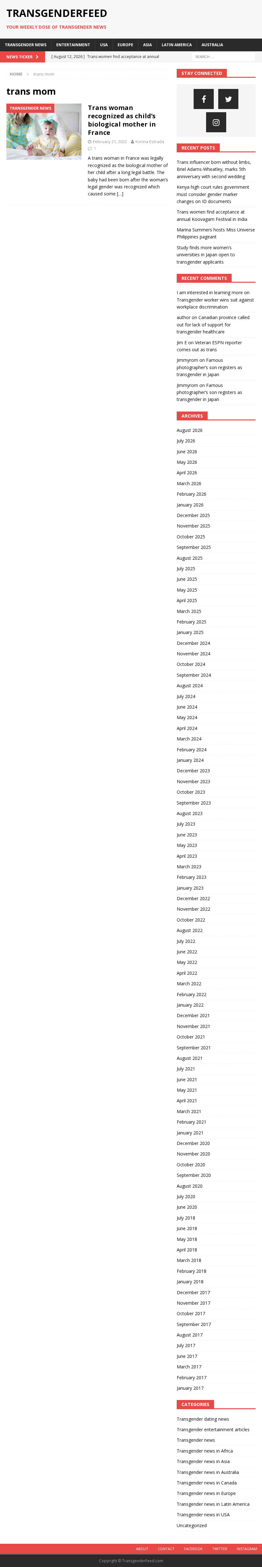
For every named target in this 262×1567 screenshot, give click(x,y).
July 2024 (186, 696)
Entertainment (73, 44)
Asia (147, 44)
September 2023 (194, 803)
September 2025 (194, 547)
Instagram (247, 1548)
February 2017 (191, 1377)
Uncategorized (192, 1525)
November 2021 (193, 1026)
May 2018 (187, 1239)
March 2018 (189, 1260)
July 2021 (186, 1069)
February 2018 (191, 1271)
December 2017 (193, 1292)
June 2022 (187, 952)
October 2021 (191, 1037)
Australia (212, 44)
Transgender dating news (203, 1419)
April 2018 (187, 1250)
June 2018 (187, 1228)
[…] (120, 194)
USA (104, 44)
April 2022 (187, 973)
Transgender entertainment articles (213, 1429)
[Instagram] (216, 122)
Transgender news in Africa (205, 1451)
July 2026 (186, 441)
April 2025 (187, 600)
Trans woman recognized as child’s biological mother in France (122, 120)
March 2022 (189, 983)
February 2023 (191, 877)
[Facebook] (204, 99)
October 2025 (191, 537)
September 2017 (194, 1324)
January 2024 (190, 760)
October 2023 (191, 792)
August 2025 (190, 558)
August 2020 (190, 1186)
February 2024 (191, 750)
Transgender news (25, 44)
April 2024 (187, 728)
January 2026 (190, 505)
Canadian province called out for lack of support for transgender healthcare (213, 324)
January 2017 (190, 1388)
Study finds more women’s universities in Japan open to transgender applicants (206, 254)
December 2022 (193, 898)
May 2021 (187, 1090)
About (142, 1548)
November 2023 (193, 781)
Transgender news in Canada (207, 1483)
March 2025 (189, 611)
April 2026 (187, 473)
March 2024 (189, 739)
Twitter (219, 1548)
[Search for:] (224, 56)
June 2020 (187, 1207)
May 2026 (187, 462)
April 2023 (187, 856)
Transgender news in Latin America (213, 1504)
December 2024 (193, 643)
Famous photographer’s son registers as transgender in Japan (209, 367)
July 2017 (186, 1345)
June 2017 (187, 1356)
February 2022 (191, 994)
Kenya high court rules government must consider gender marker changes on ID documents (213, 194)
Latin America (177, 44)
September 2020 (194, 1175)
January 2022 (190, 1005)
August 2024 (190, 685)
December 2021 (193, 1015)
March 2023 (189, 867)
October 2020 (191, 1165)
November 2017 (193, 1303)
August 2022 (190, 930)
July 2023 (186, 824)
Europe (125, 44)
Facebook (193, 1548)
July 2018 (186, 1218)
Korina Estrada (149, 141)
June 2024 (187, 707)
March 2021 (189, 1111)
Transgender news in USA (203, 1515)
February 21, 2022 (110, 141)
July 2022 (186, 941)
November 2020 (193, 1154)
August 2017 (190, 1335)
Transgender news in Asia (203, 1461)
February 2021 (191, 1122)
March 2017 (189, 1367)
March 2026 (189, 483)
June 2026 (187, 451)
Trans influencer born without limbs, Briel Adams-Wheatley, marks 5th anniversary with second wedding (214, 169)
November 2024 (193, 654)
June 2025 (187, 579)
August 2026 (190, 430)
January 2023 (190, 888)
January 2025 (190, 632)
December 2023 (193, 771)
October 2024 (191, 664)
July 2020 (186, 1196)
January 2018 (190, 1282)
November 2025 (193, 526)
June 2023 (187, 835)
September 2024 (194, 675)
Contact (166, 1548)
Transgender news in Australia (208, 1472)
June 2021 (187, 1079)
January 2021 (190, 1133)
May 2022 (187, 962)
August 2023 (190, 813)
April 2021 (187, 1100)
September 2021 (194, 1048)
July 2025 (186, 568)
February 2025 (191, 622)
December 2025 (193, 515)
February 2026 (191, 494)
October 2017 (191, 1313)
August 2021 (190, 1058)
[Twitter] (228, 99)
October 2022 (191, 920)
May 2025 (187, 590)
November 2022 (193, 909)
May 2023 (187, 845)
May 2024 (187, 717)
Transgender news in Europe (206, 1493)
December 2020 (193, 1143)
